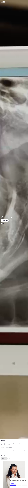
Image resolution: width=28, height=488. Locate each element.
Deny (18, 485)
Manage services (12, 483)
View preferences (24, 485)
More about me (4, 458)
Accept (13, 485)
